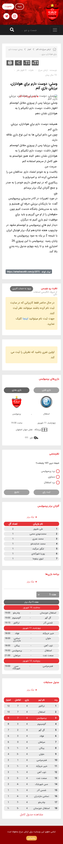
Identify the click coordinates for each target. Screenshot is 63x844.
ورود (20, 6)
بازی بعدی (16, 390)
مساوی (51, 477)
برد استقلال (49, 482)
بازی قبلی (46, 390)
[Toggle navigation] (55, 29)
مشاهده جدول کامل (31, 814)
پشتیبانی (31, 838)
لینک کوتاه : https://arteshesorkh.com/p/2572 (29, 272)
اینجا (25, 318)
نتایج (16, 492)
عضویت (8, 6)
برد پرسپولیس (48, 471)
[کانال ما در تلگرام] (6, 16)
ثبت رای (46, 492)
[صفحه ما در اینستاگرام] (15, 16)
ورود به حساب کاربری (21, 288)
